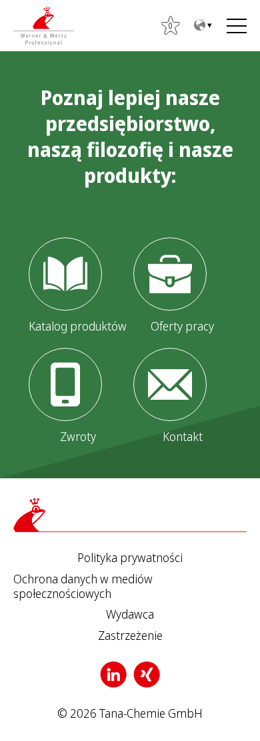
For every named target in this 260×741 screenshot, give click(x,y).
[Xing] (146, 674)
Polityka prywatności (130, 558)
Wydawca (130, 614)
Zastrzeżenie (130, 636)
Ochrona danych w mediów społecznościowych (83, 586)
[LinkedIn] (113, 674)
